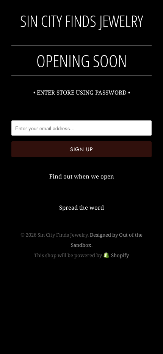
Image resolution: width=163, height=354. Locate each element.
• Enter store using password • (81, 92)
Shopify (120, 255)
